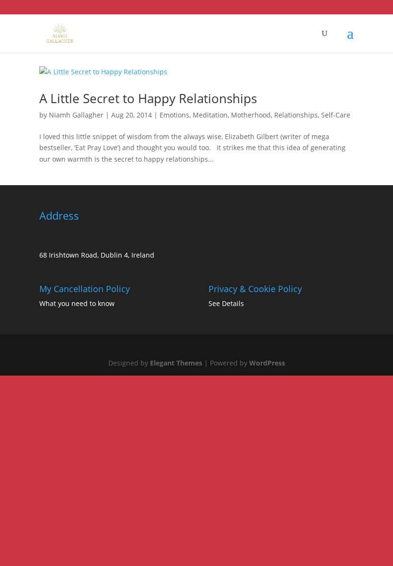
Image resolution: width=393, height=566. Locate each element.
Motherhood (251, 114)
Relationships (296, 114)
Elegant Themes (176, 362)
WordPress (267, 362)
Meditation (210, 114)
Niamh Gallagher (76, 114)
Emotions (174, 114)
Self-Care (335, 114)
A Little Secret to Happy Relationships (148, 98)
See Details (226, 303)
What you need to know (77, 303)
